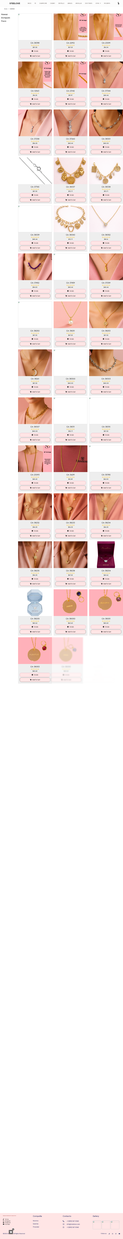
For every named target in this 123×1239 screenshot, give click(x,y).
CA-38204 (106, 571)
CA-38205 (34, 618)
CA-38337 (70, 187)
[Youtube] (119, 1233)
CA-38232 (35, 523)
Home (5, 9)
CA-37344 (106, 91)
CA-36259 (106, 714)
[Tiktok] (109, 1233)
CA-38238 (70, 571)
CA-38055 (70, 666)
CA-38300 (70, 379)
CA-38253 (106, 331)
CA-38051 (106, 618)
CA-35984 (106, 1050)
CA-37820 (35, 906)
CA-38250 (34, 331)
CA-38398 (35, 43)
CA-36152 (35, 810)
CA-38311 (71, 427)
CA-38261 (35, 379)
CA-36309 (70, 1098)
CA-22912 (70, 43)
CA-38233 (70, 523)
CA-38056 (106, 666)
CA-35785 (106, 475)
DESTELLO (61, 3)
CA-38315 (106, 427)
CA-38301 (106, 139)
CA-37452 (35, 283)
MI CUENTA (107, 3)
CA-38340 (70, 235)
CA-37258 (35, 139)
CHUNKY (52, 3)
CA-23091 (106, 43)
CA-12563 (35, 91)
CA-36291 (70, 475)
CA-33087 (106, 858)
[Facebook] (115, 1234)
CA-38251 (70, 331)
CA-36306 (35, 1098)
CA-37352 (106, 1146)
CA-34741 (70, 1002)
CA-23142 (70, 91)
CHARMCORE (43, 3)
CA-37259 (106, 283)
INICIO (29, 3)
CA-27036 (35, 1002)
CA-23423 (106, 954)
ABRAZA (70, 3)
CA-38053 (35, 666)
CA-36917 (106, 1098)
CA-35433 (35, 1050)
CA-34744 (106, 1002)
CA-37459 (70, 283)
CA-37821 (70, 906)
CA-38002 (70, 762)
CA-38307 (34, 427)
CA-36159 (70, 810)
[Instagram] (112, 1233)
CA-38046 (34, 714)
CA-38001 (35, 762)
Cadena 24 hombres (106, 810)
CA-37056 (70, 1146)
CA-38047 (70, 714)
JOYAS (97, 3)
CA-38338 (106, 187)
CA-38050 (70, 618)
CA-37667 (35, 858)
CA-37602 (35, 954)
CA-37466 (70, 954)
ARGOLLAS (79, 3)
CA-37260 (70, 139)
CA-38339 (35, 235)
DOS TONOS (88, 3)
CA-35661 (106, 906)
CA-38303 (106, 379)
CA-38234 (106, 523)
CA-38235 (35, 571)
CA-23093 (35, 475)
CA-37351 (62, 1194)
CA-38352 (106, 235)
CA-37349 (29, 1194)
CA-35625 (70, 1050)
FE (35, 3)
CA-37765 (35, 187)
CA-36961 (35, 1146)
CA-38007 (106, 762)
